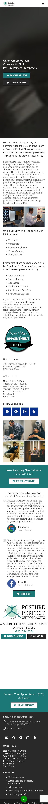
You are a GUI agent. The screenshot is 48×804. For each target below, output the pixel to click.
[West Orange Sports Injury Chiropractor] (13, 451)
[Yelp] (34, 412)
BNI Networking (16, 777)
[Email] (6, 737)
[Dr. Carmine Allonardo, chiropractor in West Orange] (13, 430)
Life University (15, 787)
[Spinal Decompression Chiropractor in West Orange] (34, 430)
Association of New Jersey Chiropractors (20, 782)
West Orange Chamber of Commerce (25, 790)
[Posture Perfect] (8, 3)
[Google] (16, 412)
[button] (43, 3)
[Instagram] (25, 412)
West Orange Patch (17, 794)
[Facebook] (7, 412)
